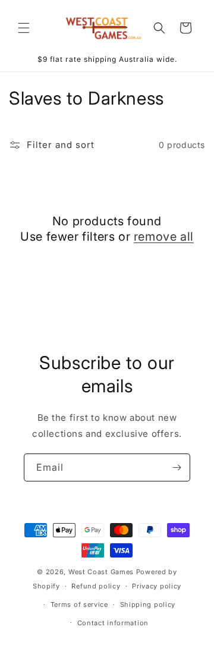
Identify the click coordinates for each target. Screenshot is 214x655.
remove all (164, 236)
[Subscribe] (176, 467)
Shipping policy (148, 604)
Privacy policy (156, 586)
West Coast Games (101, 572)
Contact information (113, 623)
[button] (24, 28)
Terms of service (79, 604)
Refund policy (95, 586)
